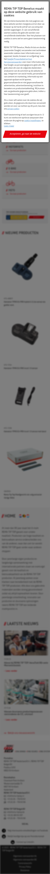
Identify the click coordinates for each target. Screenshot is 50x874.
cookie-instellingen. (32, 121)
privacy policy (13, 109)
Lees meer (9, 126)
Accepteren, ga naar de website (25, 134)
